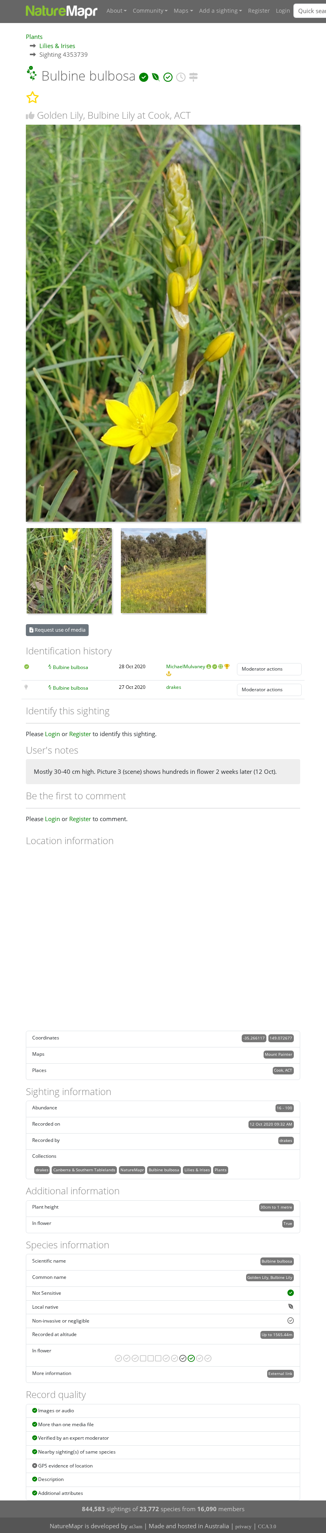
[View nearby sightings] (193, 76)
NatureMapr (132, 1169)
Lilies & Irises (57, 46)
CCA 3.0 (267, 1526)
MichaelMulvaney (185, 666)
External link (280, 1373)
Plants (34, 36)
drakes (173, 687)
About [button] (114, 10)
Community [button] (148, 10)
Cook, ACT (283, 1070)
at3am (135, 1526)
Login (283, 10)
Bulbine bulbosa (70, 667)
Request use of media (59, 629)
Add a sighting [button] (218, 10)
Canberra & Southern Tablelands (84, 1169)
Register (259, 10)
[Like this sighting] (30, 115)
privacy (243, 1526)
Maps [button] (181, 10)
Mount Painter (278, 1054)
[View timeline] (180, 76)
